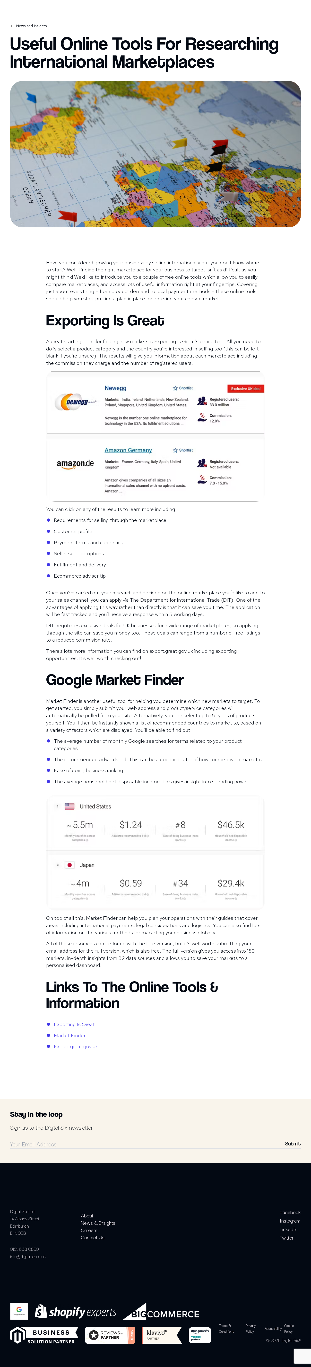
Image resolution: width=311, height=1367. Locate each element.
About (87, 1215)
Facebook (290, 1212)
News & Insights (98, 1222)
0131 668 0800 (24, 1248)
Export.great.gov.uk (76, 1046)
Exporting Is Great (74, 1024)
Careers (89, 1230)
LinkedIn (288, 1229)
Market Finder (70, 1035)
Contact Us (92, 1237)
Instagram (290, 1220)
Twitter (287, 1237)
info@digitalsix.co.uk (28, 1256)
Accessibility (273, 1328)
